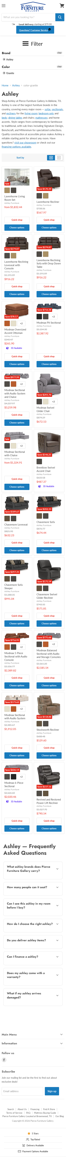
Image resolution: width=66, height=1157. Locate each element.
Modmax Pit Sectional (49, 322)
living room (31, 113)
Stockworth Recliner (48, 729)
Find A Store (49, 1109)
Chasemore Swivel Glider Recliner (47, 596)
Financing (34, 1109)
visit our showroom (25, 142)
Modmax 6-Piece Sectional (13, 784)
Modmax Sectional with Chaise (14, 453)
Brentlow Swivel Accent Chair (46, 469)
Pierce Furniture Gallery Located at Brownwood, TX (27, 1116)
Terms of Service (14, 1112)
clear (59, 52)
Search (10, 1109)
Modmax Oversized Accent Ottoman (15, 331)
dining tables (15, 117)
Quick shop (17, 219)
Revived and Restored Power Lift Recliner (49, 801)
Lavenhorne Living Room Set (14, 198)
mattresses (41, 117)
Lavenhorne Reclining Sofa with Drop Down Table (49, 263)
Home (5, 85)
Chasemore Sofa (46, 521)
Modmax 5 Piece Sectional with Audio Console (15, 656)
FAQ (28, 1112)
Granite (10, 73)
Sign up (52, 1091)
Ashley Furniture (11, 203)
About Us (22, 1109)
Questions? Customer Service (33, 30)
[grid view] (51, 157)
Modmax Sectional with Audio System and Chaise (14, 393)
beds (4, 117)
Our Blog (59, 1116)
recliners (11, 113)
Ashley (9, 59)
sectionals (57, 109)
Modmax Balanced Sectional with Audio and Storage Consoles (49, 653)
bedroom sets (46, 113)
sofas (48, 109)
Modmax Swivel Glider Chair (45, 409)
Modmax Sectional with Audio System (14, 716)
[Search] (59, 17)
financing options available (16, 146)
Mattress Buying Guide (45, 1112)
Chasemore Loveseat (16, 524)
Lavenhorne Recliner (48, 201)
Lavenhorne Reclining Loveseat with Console (16, 265)
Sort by (20, 157)
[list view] (59, 157)
